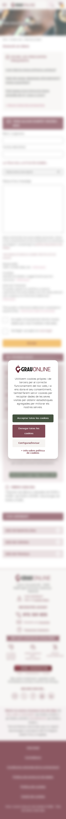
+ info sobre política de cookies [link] (33, 452)
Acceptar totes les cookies (33, 418)
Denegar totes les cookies (28, 431)
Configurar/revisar (28, 443)
